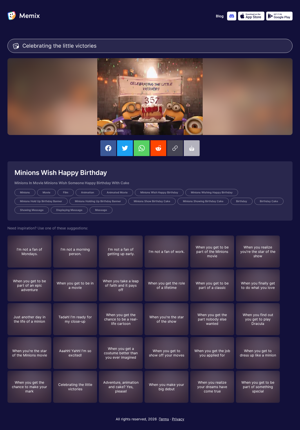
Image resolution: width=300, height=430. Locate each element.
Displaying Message (69, 210)
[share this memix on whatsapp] (142, 148)
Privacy (178, 419)
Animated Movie (117, 192)
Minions (25, 192)
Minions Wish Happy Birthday (159, 192)
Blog (220, 16)
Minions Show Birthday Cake (152, 201)
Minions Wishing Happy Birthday (212, 192)
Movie (46, 192)
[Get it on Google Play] (279, 16)
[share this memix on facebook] (108, 148)
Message (101, 210)
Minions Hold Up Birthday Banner (41, 201)
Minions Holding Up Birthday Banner (98, 201)
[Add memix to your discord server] (231, 16)
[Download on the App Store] (251, 16)
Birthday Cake (269, 201)
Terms (164, 419)
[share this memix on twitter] (125, 148)
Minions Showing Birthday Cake (203, 201)
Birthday (241, 201)
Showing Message (31, 210)
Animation (87, 192)
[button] (175, 148)
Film (65, 192)
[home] (23, 16)
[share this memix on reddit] (158, 148)
